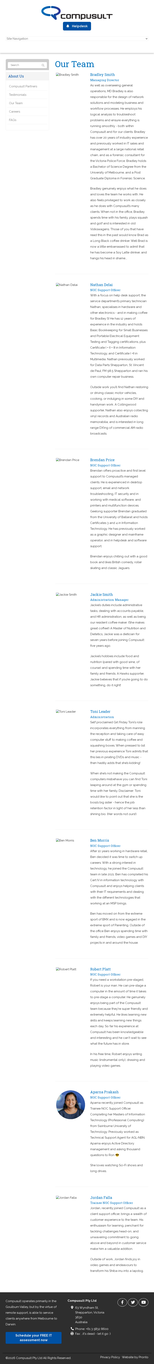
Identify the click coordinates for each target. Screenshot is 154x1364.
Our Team (16, 103)
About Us (16, 76)
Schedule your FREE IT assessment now (33, 1338)
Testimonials (17, 95)
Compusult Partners (23, 86)
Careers (14, 111)
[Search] (43, 65)
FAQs (12, 120)
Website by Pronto (135, 1357)
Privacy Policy (110, 1357)
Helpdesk (79, 26)
